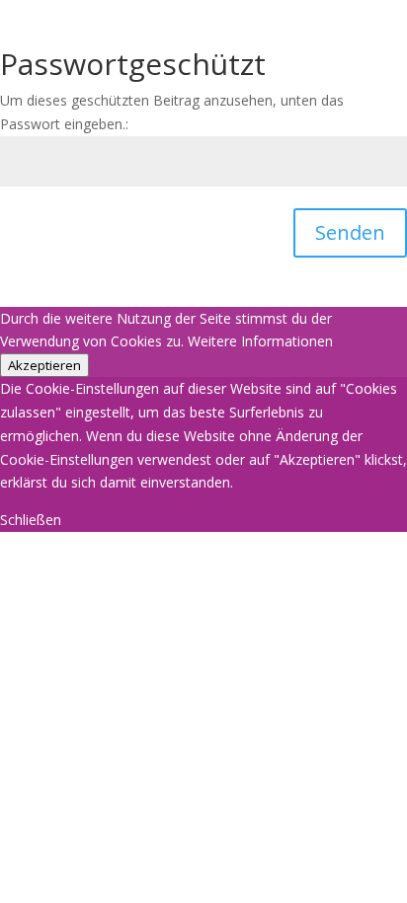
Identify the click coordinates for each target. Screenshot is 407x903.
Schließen (30, 519)
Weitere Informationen (260, 341)
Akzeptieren (44, 365)
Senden (350, 232)
